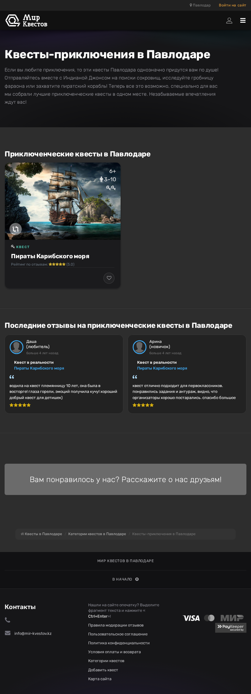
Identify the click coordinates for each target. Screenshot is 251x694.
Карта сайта (99, 679)
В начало (122, 579)
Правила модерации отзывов (116, 625)
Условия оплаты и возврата (114, 652)
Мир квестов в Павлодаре (125, 561)
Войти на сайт (232, 5)
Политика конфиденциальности (119, 643)
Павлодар (201, 5)
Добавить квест (103, 670)
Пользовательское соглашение (118, 634)
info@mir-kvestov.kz (33, 633)
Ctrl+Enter (97, 616)
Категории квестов (106, 660)
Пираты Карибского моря (50, 256)
